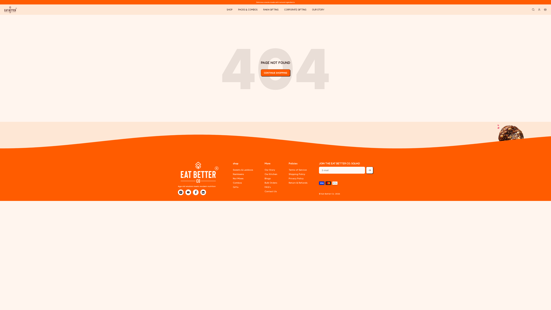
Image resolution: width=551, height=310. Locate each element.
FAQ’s (268, 187)
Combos (237, 182)
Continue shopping (275, 72)
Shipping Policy (297, 174)
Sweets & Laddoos (243, 169)
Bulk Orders (271, 182)
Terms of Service (298, 169)
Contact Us (271, 191)
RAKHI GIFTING (271, 9)
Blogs (268, 178)
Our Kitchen (271, 174)
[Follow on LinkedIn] (203, 192)
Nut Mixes (238, 178)
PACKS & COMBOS (248, 9)
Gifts (235, 187)
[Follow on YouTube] (188, 192)
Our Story (270, 169)
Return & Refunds (298, 182)
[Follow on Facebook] (196, 192)
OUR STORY (318, 9)
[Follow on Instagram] (181, 192)
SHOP (229, 9)
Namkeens (238, 174)
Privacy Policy (296, 178)
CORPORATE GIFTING (295, 9)
